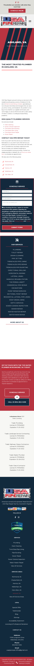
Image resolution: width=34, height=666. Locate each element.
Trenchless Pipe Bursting (12, 128)
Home (9, 46)
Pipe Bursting (16, 552)
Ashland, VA (16, 593)
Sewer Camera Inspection (12, 126)
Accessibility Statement (16, 621)
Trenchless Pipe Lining (11, 130)
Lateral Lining (17, 276)
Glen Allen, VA (9, 174)
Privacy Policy (19, 221)
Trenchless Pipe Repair (17, 264)
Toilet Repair (17, 252)
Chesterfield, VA (9, 165)
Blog (16, 614)
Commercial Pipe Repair (17, 285)
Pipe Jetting (17, 258)
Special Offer (16, 607)
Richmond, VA (9, 161)
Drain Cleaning (9, 124)
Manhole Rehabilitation (17, 279)
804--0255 (17, 645)
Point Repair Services (17, 291)
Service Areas (15, 46)
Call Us (17, 402)
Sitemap (16, 617)
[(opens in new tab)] (17, 527)
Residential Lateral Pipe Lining (17, 297)
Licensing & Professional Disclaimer (16, 624)
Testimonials (17, 611)
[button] (16, 2)
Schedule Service (17, 392)
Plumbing (17, 249)
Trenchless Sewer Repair (12, 132)
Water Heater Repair (17, 312)
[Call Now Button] (17, 662)
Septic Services (17, 303)
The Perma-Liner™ (17, 282)
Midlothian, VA (9, 171)
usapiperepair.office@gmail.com (17, 650)
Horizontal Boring (17, 273)
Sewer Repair (9, 134)
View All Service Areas (16, 597)
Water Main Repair (17, 315)
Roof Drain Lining (17, 300)
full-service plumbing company (14, 104)
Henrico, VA (8, 168)
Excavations (17, 288)
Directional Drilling (17, 270)
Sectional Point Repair (17, 294)
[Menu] (30, 21)
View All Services (16, 566)
